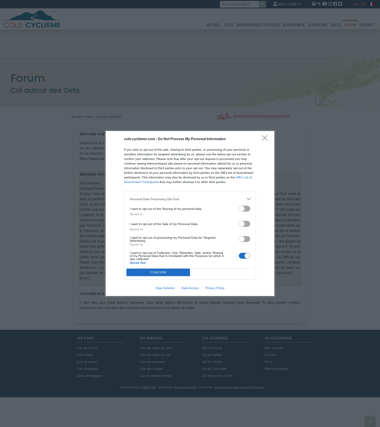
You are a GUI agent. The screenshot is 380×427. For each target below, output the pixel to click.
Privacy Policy (215, 288)
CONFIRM (158, 272)
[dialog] (190, 213)
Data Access (190, 288)
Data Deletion (165, 288)
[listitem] (190, 199)
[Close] (266, 139)
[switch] (244, 209)
